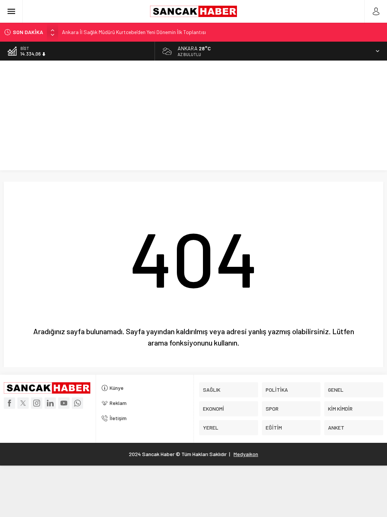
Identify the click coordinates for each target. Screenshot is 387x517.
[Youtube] (64, 403)
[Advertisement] (193, 117)
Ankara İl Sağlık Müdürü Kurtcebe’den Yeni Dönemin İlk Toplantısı (134, 32)
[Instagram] (36, 403)
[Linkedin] (50, 403)
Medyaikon (246, 454)
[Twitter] (23, 403)
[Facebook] (9, 403)
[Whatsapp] (77, 403)
